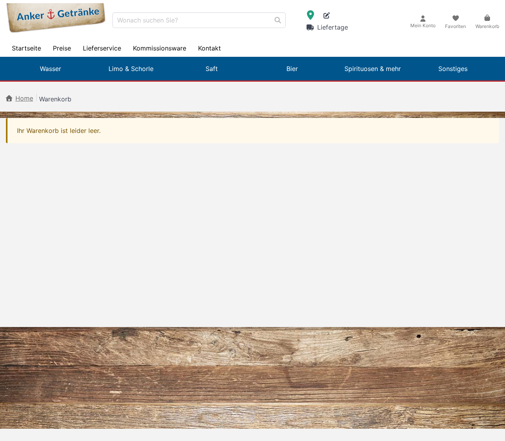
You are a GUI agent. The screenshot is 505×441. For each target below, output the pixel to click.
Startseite (26, 48)
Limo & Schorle (130, 69)
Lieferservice (102, 48)
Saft (212, 69)
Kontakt (209, 48)
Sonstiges (453, 69)
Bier (292, 69)
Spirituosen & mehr (372, 69)
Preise (62, 48)
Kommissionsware (159, 48)
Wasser (50, 69)
